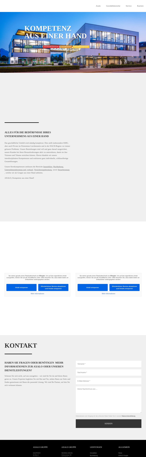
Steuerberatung (63, 170)
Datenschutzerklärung (128, 416)
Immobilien (93, 453)
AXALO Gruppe (123, 455)
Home (120, 453)
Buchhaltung (94, 455)
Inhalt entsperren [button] (21, 287)
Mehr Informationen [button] (37, 293)
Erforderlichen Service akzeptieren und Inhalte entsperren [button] (53, 287)
